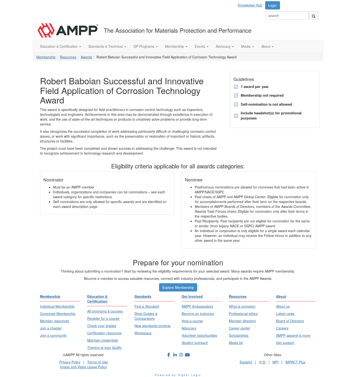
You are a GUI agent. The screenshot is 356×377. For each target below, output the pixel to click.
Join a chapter (51, 328)
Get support (285, 342)
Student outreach (195, 342)
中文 (262, 362)
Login (272, 5)
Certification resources (104, 332)
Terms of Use (97, 362)
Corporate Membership (58, 313)
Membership (175, 46)
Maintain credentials (102, 340)
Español (246, 362)
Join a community (53, 335)
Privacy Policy (69, 362)
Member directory (242, 320)
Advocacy (224, 46)
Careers (282, 328)
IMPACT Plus (295, 362)
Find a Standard (146, 306)
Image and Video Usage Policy (83, 366)
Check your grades (101, 325)
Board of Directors (290, 320)
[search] (313, 15)
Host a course (192, 320)
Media (246, 46)
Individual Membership (57, 306)
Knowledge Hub (250, 5)
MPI (275, 362)
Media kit (236, 342)
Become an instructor (198, 313)
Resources (68, 57)
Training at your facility (104, 347)
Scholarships (238, 335)
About (266, 46)
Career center (239, 328)
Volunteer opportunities (199, 335)
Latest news (285, 313)
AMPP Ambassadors (197, 306)
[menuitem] (251, 4)
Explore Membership (178, 287)
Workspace (143, 332)
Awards (86, 57)
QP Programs (144, 46)
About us (283, 306)
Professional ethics (243, 313)
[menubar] (251, 4)
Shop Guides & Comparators (145, 316)
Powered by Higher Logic (178, 375)
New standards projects (152, 325)
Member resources (54, 320)
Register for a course (103, 318)
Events (200, 46)
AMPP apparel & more (293, 335)
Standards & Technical (106, 46)
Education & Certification (59, 46)
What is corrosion (242, 306)
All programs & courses (105, 311)
